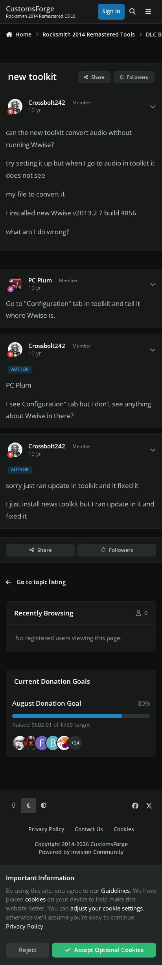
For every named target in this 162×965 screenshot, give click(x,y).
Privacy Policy (46, 829)
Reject (28, 950)
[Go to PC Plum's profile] (15, 284)
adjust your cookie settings (106, 908)
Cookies (124, 829)
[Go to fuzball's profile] (42, 743)
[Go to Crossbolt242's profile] (15, 106)
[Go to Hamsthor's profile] (20, 743)
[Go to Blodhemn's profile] (53, 743)
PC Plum (40, 280)
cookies (35, 899)
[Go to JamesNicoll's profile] (31, 743)
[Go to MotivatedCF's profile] (64, 743)
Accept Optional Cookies (109, 950)
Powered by (81, 852)
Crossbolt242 (46, 102)
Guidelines (115, 890)
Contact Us (89, 829)
